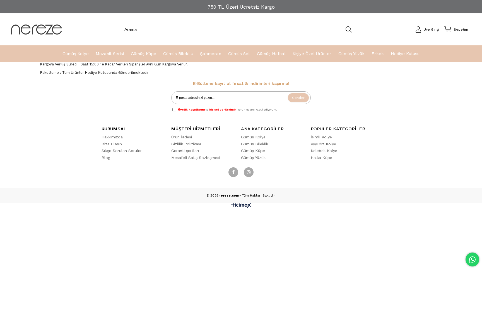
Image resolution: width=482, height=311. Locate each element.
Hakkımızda (112, 137)
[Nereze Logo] (36, 30)
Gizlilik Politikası (186, 144)
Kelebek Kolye (324, 150)
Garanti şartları (185, 150)
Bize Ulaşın (112, 144)
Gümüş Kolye (253, 137)
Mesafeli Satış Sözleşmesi (195, 157)
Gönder (298, 98)
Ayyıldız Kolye (323, 144)
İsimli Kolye (321, 137)
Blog (106, 157)
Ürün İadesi (181, 137)
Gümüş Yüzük (253, 157)
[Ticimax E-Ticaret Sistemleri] (241, 206)
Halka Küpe (321, 157)
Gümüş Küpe (253, 150)
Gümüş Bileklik (254, 144)
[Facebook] (233, 172)
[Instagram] (249, 172)
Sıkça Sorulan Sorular (122, 150)
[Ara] (348, 29)
